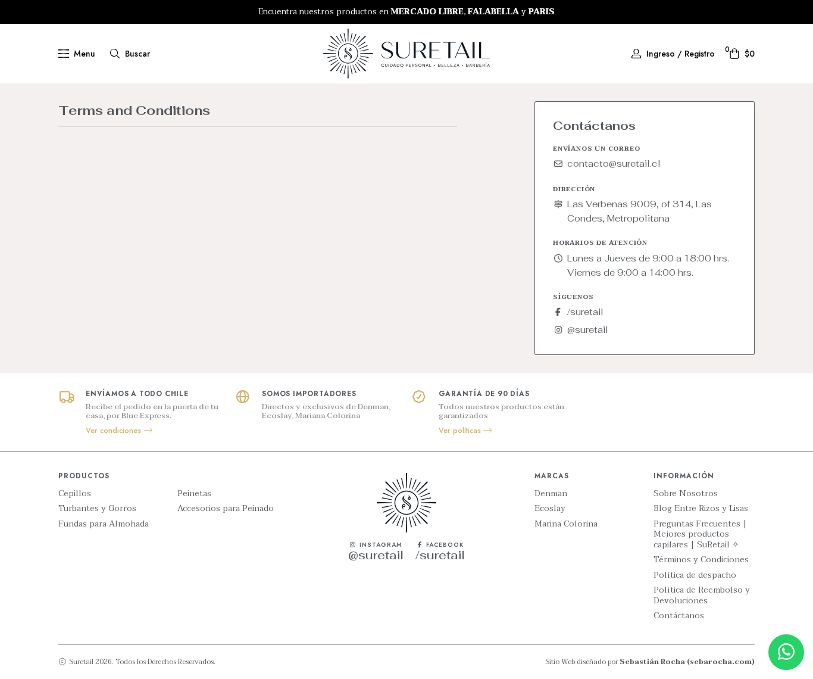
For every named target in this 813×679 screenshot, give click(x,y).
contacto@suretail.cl (614, 163)
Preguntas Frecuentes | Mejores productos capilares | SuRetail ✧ (700, 534)
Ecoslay (549, 508)
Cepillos (74, 493)
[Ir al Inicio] (406, 54)
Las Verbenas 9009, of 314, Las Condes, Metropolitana (639, 211)
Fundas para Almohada (103, 524)
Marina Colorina (566, 524)
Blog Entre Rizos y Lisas (700, 508)
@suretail (587, 329)
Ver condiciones (114, 430)
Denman (550, 493)
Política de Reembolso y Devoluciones (701, 595)
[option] (406, 12)
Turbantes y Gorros (97, 508)
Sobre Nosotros (685, 493)
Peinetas (194, 493)
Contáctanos (678, 616)
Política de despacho (694, 575)
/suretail (585, 311)
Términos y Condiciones (701, 560)
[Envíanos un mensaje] (786, 652)
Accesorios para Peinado (225, 508)
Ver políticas (461, 430)
